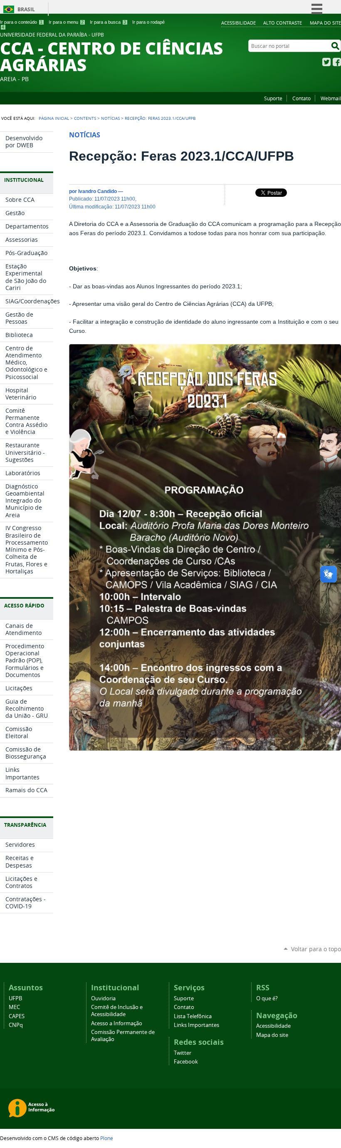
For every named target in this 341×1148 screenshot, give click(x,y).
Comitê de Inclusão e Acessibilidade (117, 1011)
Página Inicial (54, 118)
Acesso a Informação (116, 1023)
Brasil (26, 9)
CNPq (16, 1025)
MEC (14, 1007)
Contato (301, 98)
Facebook (337, 62)
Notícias (110, 118)
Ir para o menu (66, 22)
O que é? (267, 998)
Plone (106, 1138)
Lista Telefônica (193, 1016)
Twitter (326, 62)
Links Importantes (196, 1025)
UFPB (15, 998)
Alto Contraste (282, 23)
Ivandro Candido (97, 191)
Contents (85, 118)
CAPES (17, 1016)
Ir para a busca (108, 22)
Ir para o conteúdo (21, 22)
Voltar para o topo (316, 949)
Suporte (273, 98)
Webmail (331, 98)
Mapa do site (325, 23)
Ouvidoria (103, 998)
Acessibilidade (238, 23)
